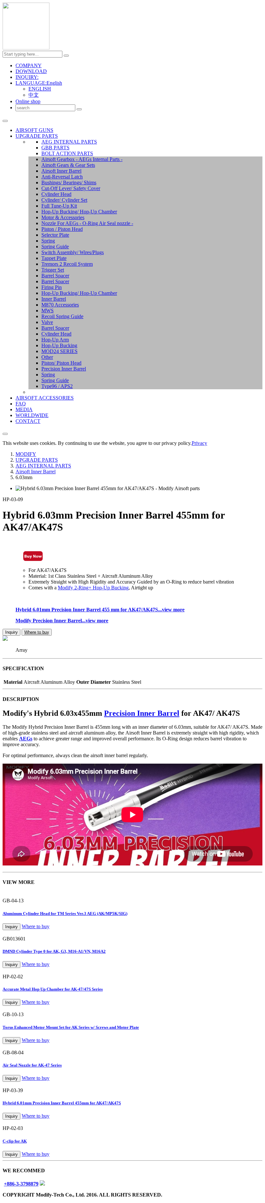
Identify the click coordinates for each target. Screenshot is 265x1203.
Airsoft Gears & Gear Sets (68, 165)
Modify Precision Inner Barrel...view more (62, 620)
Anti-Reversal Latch (62, 176)
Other (47, 357)
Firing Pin (51, 287)
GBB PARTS (55, 147)
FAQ (21, 403)
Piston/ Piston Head (61, 363)
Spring (48, 240)
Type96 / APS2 (57, 386)
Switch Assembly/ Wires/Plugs (72, 252)
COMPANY (29, 65)
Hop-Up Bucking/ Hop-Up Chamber (79, 211)
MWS (47, 310)
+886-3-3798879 (21, 1184)
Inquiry (11, 632)
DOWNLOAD (31, 71)
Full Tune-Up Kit (59, 206)
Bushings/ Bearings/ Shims (68, 182)
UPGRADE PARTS (37, 136)
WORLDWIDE (32, 415)
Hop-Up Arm (55, 339)
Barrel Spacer (55, 275)
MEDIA (24, 409)
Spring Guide (55, 246)
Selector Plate (55, 235)
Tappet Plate (54, 258)
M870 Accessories (60, 304)
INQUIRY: (27, 77)
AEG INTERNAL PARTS (69, 142)
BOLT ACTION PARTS (67, 153)
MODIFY (26, 454)
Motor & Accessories (62, 217)
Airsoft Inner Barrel (61, 171)
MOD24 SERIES (59, 351)
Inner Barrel (53, 299)
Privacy (199, 443)
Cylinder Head (56, 194)
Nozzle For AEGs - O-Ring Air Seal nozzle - (87, 223)
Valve (47, 322)
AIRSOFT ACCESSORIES (45, 398)
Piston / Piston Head (62, 229)
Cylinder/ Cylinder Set (64, 200)
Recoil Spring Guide (62, 316)
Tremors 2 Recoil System (67, 264)
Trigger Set (52, 270)
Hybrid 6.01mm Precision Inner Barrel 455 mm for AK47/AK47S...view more (100, 609)
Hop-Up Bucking (59, 345)
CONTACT (28, 421)
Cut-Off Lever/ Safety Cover (70, 188)
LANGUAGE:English (39, 83)
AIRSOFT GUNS (34, 130)
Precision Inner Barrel (63, 368)
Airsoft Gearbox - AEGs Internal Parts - (81, 159)
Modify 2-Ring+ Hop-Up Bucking (93, 587)
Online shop (28, 101)
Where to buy (36, 632)
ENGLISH (39, 88)
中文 (33, 95)
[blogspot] (42, 1184)
